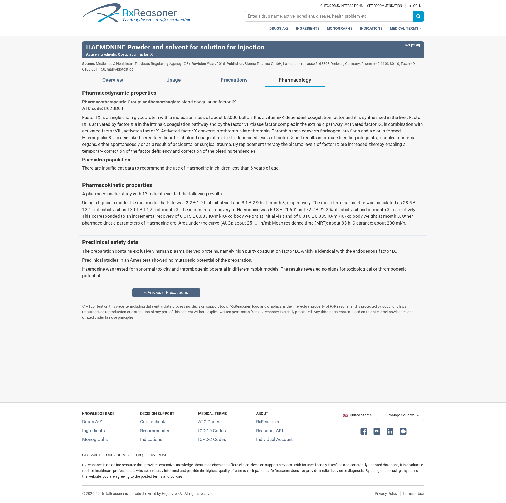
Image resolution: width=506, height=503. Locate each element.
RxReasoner (268, 421)
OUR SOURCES (118, 455)
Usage (173, 80)
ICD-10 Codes (212, 430)
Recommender (154, 430)
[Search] (418, 16)
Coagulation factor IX (135, 54)
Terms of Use (413, 493)
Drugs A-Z (279, 28)
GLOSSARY (91, 455)
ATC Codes (209, 421)
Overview (112, 80)
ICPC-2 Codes (212, 439)
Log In (416, 6)
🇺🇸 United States (357, 415)
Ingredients (308, 28)
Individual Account (274, 439)
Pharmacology (295, 80)
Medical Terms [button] (404, 28)
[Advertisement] (240, 361)
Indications (371, 28)
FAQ (139, 455)
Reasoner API (269, 430)
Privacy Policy (386, 493)
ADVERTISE (157, 455)
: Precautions (166, 292)
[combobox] (329, 16)
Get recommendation (384, 6)
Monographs (340, 28)
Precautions (234, 80)
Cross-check (152, 421)
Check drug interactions (341, 6)
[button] (364, 431)
